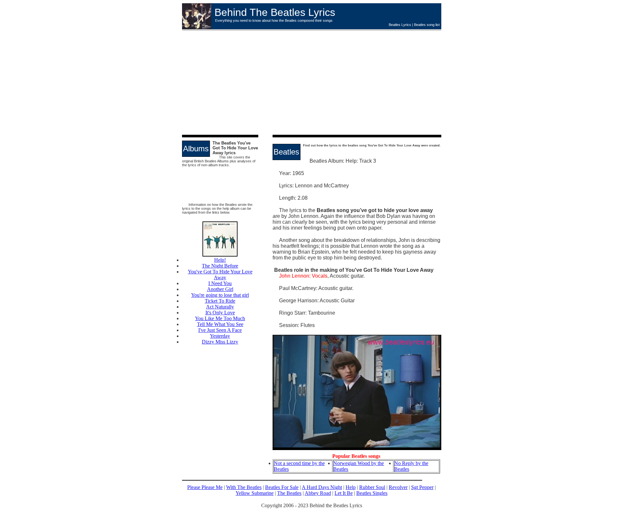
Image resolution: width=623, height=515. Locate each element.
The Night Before (220, 266)
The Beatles (289, 493)
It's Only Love (220, 312)
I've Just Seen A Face (220, 330)
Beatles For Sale (282, 487)
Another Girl (220, 289)
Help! (220, 260)
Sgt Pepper (422, 487)
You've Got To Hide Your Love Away (220, 274)
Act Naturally (220, 306)
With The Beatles (244, 487)
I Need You (220, 283)
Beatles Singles (371, 493)
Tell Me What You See (220, 324)
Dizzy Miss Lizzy (220, 342)
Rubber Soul (372, 487)
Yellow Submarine (255, 493)
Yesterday (220, 336)
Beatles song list (427, 25)
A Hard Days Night (322, 487)
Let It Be (344, 493)
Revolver (398, 487)
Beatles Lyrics (400, 25)
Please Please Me (205, 487)
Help (351, 487)
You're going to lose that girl (220, 295)
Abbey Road (318, 493)
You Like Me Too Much (220, 318)
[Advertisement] (376, 82)
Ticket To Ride (220, 301)
